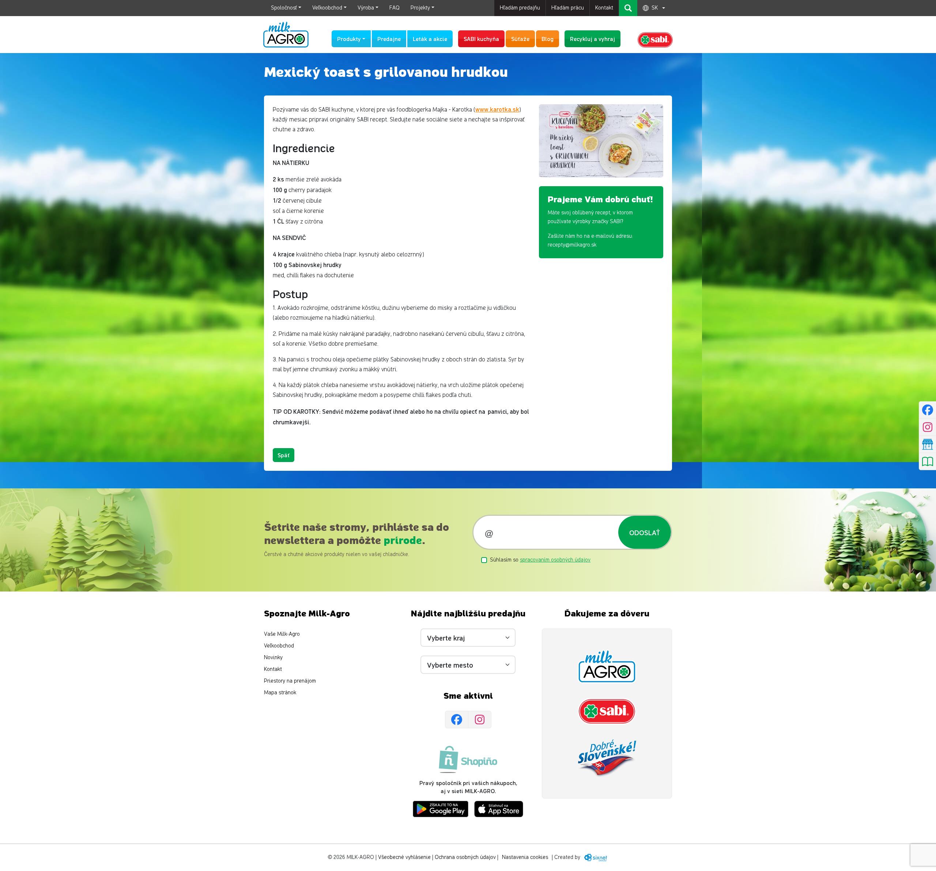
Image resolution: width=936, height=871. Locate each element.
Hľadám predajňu (520, 8)
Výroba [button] (366, 8)
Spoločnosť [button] (284, 8)
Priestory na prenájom (290, 681)
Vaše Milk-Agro (282, 634)
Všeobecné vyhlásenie (404, 857)
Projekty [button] (420, 8)
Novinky (273, 657)
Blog (547, 38)
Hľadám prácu (567, 8)
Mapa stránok (280, 692)
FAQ (394, 8)
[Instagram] (479, 719)
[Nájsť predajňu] (927, 444)
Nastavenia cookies (525, 857)
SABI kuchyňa (481, 38)
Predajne (389, 38)
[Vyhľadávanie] (628, 8)
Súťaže (520, 38)
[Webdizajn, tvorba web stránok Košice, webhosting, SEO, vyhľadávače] (595, 857)
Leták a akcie (430, 38)
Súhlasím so (540, 560)
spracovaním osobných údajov (555, 560)
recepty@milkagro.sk (572, 245)
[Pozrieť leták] (927, 461)
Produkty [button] (349, 38)
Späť (284, 454)
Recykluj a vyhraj (592, 38)
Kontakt (604, 8)
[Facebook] (456, 719)
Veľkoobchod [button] (327, 8)
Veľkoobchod (279, 646)
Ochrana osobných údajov (465, 857)
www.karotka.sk (497, 109)
